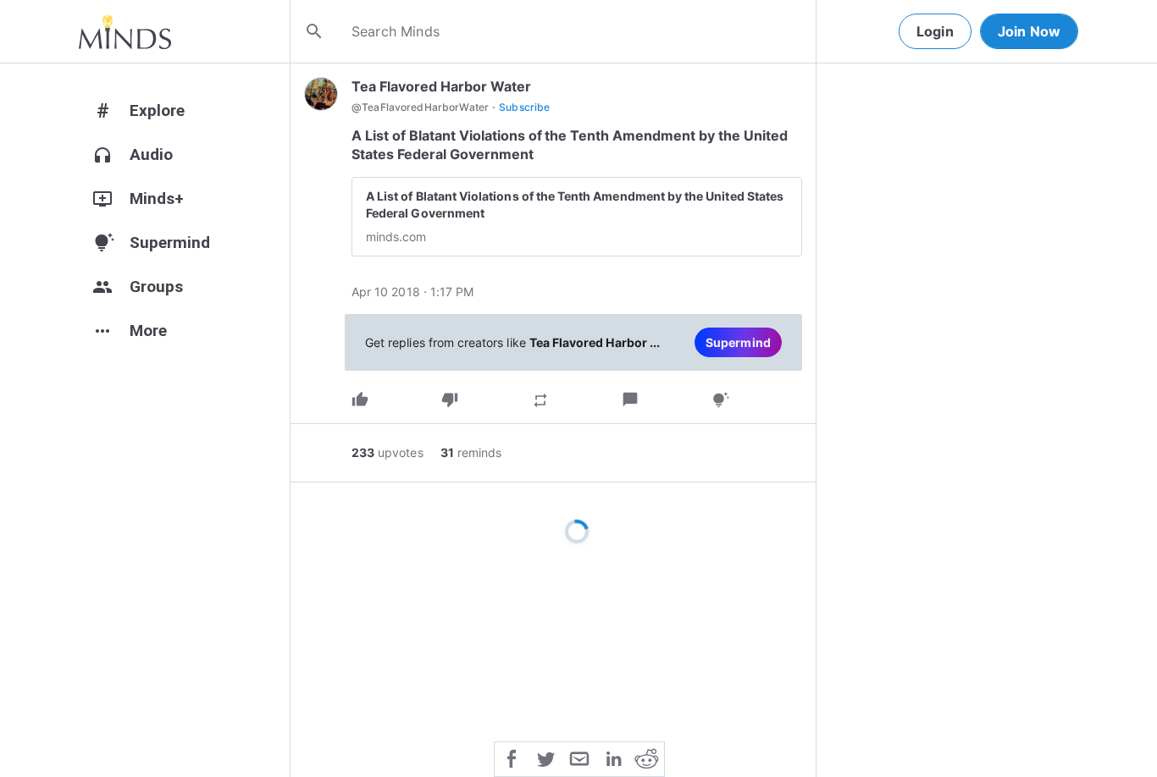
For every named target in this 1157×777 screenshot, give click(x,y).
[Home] (125, 31)
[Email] (579, 757)
